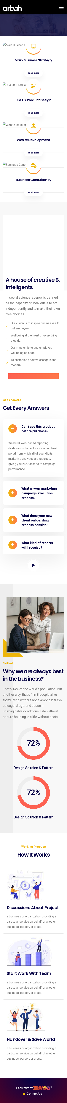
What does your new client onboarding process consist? (36, 520)
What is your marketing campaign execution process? (39, 493)
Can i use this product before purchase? (38, 429)
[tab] (33, 428)
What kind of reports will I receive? (37, 545)
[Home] (33, 1088)
